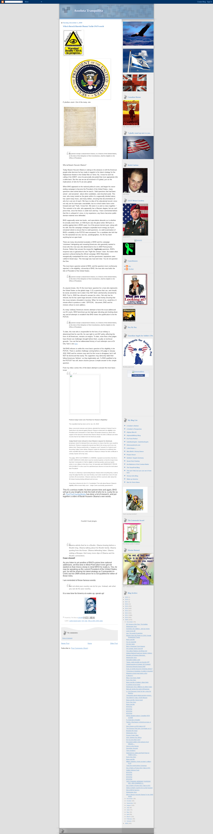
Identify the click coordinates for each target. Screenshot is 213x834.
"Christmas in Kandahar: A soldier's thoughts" (139, 671)
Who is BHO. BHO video (95, 621)
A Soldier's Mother (133, 426)
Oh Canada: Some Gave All (134, 648)
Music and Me (130, 639)
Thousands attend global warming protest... (139, 695)
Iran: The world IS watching (134, 633)
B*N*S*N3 (129, 711)
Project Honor (131, 454)
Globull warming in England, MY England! (138, 664)
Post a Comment (67, 638)
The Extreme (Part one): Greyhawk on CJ (138, 728)
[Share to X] (89, 617)
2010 (126, 617)
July (128, 807)
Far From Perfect (132, 438)
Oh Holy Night (130, 644)
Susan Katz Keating (133, 461)
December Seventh (132, 748)
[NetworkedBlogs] (138, 371)
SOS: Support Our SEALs (134, 737)
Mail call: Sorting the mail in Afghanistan (137, 689)
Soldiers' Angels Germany (135, 458)
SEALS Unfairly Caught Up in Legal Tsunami (139, 787)
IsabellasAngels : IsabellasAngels (137, 442)
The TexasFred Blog (133, 467)
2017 (126, 602)
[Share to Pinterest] (93, 617)
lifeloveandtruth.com (133, 445)
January (129, 821)
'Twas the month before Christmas (136, 765)
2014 (126, 608)
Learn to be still (130, 631)
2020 (126, 597)
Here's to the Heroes (132, 746)
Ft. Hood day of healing (133, 720)
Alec (129, 266)
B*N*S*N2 (129, 709)
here (76, 344)
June (128, 810)
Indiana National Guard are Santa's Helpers (139, 653)
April (128, 814)
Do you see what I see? (133, 739)
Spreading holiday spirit (133, 659)
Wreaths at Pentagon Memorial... (136, 655)
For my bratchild (131, 642)
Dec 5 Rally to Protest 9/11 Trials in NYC (138, 768)
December (130, 622)
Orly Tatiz (84, 621)
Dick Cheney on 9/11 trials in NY (135, 726)
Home (90, 643)
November (130, 798)
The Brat (130, 269)
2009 (126, 619)
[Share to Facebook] (91, 617)
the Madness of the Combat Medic (138, 464)
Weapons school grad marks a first (136, 673)
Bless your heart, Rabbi (133, 677)
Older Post (114, 643)
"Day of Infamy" (131, 750)
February (130, 819)
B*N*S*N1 (129, 706)
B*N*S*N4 (129, 713)
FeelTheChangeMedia (76, 494)
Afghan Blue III (131, 432)
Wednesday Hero (131, 626)
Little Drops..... (131, 448)
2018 (126, 599)
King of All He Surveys (132, 790)
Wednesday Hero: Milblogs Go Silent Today (139, 686)
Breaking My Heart (131, 730)
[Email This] (84, 617)
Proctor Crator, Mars (132, 735)
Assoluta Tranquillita (88, 10)
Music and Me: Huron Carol (134, 700)
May (128, 812)
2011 (126, 615)
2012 (126, 613)
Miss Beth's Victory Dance (135, 451)
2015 (126, 606)
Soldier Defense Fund (132, 770)
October (129, 801)
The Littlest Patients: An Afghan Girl (136, 651)
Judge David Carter (75, 621)
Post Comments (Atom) (79, 648)
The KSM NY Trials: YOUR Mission (136, 697)
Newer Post (65, 643)
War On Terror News (133, 482)
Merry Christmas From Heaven (135, 646)
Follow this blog (138, 375)
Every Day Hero (131, 680)
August (129, 805)
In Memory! (129, 675)
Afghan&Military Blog (134, 435)
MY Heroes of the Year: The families (137, 624)
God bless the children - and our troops (138, 628)
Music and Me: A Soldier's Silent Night (137, 682)
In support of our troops (133, 684)
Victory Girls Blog (132, 476)
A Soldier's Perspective (134, 429)
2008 (126, 823)
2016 (126, 604)
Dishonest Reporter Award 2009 (135, 666)
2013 (126, 610)
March (129, 816)
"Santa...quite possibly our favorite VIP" (138, 662)
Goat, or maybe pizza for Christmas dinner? (139, 668)
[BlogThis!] (86, 617)
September (130, 803)
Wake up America (132, 479)
